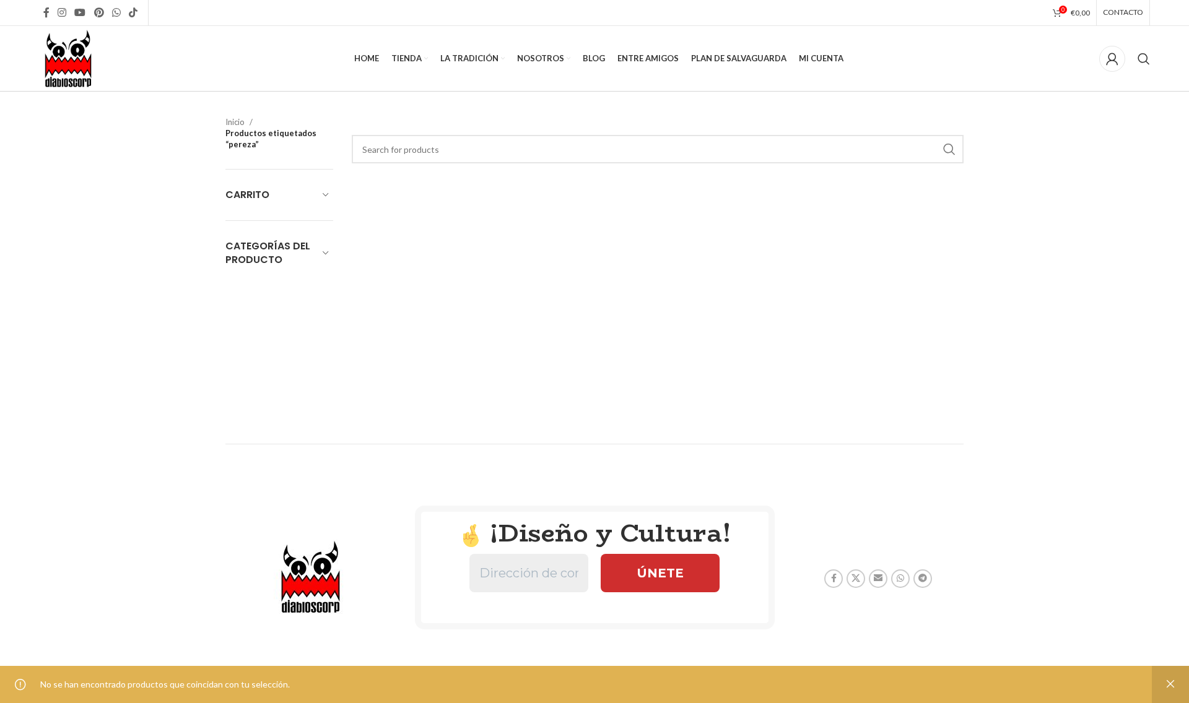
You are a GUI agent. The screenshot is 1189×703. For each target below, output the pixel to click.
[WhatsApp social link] (116, 12)
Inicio (235, 122)
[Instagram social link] (61, 12)
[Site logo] (68, 57)
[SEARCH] (949, 149)
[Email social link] (878, 578)
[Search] (1143, 58)
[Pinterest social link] (99, 12)
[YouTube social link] (80, 12)
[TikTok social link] (133, 12)
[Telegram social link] (922, 578)
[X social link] (856, 578)
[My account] (1112, 58)
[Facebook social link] (46, 12)
